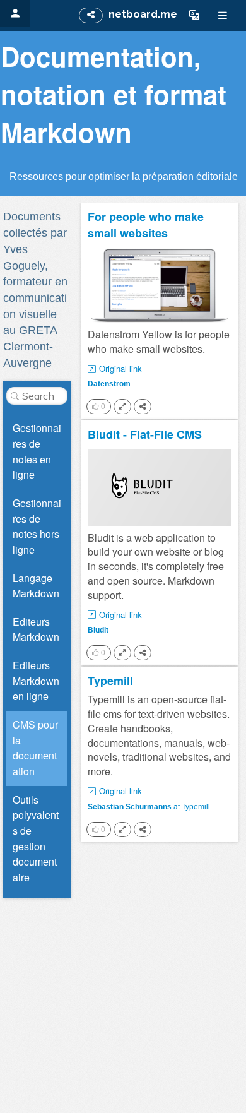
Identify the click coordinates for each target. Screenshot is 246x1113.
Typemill (110, 681)
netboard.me (142, 14)
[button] (194, 15)
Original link (120, 368)
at (149, 806)
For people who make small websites (146, 225)
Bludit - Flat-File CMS (145, 435)
